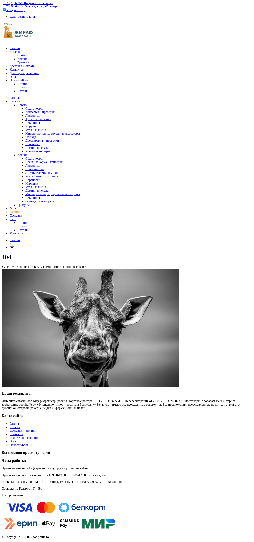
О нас (13, 76)
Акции (22, 84)
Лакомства (32, 115)
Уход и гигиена (35, 130)
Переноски (32, 144)
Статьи (22, 91)
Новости (23, 87)
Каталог (15, 51)
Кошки (22, 59)
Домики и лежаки (37, 147)
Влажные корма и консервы (44, 162)
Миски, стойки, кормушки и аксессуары (52, 133)
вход (13, 16)
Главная (15, 48)
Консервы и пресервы (40, 112)
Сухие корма (34, 108)
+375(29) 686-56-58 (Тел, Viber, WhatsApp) (31, 6)
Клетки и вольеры (37, 151)
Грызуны (23, 62)
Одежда (30, 137)
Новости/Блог (19, 80)
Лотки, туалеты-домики (41, 172)
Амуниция (32, 122)
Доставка (16, 215)
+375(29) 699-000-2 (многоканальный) (28, 3)
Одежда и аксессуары (40, 201)
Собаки (22, 55)
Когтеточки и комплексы (42, 176)
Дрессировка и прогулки (42, 140)
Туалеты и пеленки (38, 119)
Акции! (15, 212)
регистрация (26, 16)
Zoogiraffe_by (15, 10)
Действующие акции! (24, 73)
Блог (13, 219)
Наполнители (34, 169)
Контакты (16, 69)
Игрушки (31, 126)
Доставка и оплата (22, 66)
